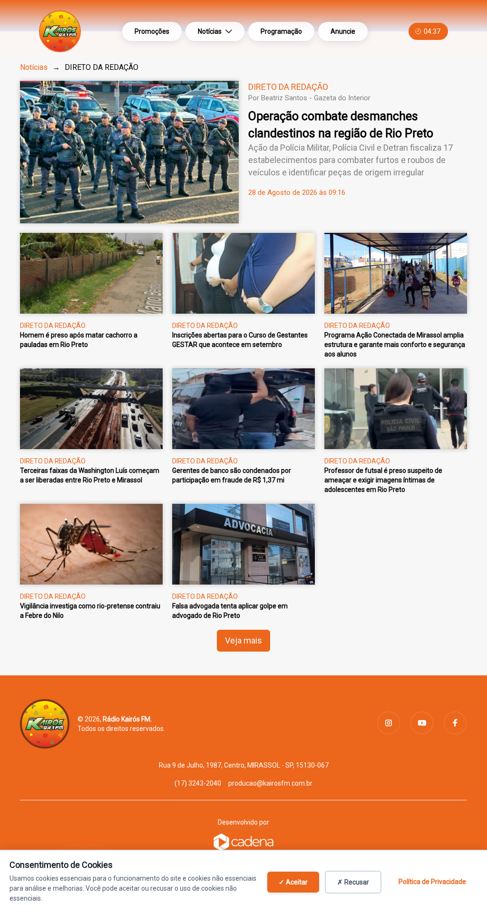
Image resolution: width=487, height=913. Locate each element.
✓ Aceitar (293, 882)
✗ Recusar (353, 882)
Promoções (152, 31)
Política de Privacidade (432, 881)
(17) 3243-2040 (198, 783)
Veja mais (243, 640)
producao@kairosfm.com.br (270, 783)
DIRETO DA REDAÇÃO (288, 87)
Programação (281, 31)
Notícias (210, 31)
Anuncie (343, 31)
